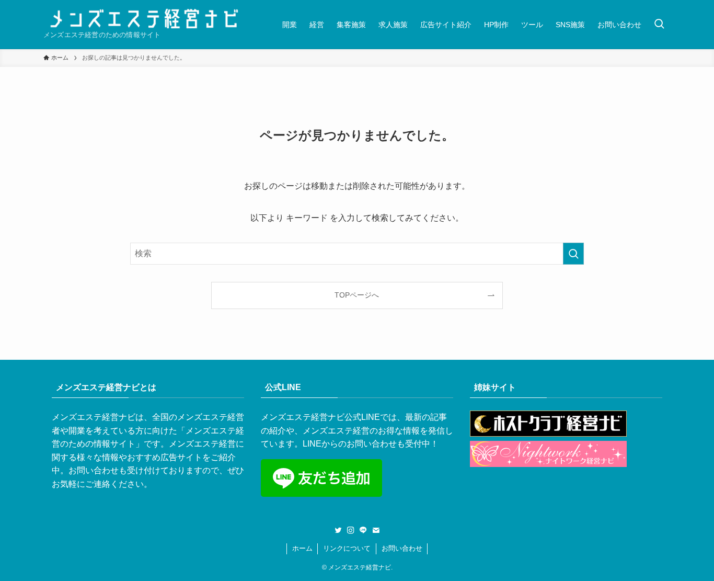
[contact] (376, 530)
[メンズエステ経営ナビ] (144, 18)
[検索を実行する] (573, 254)
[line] (363, 530)
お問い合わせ (402, 548)
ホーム (302, 548)
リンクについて (347, 548)
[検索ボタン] (659, 24)
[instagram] (350, 530)
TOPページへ (357, 295)
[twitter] (338, 530)
